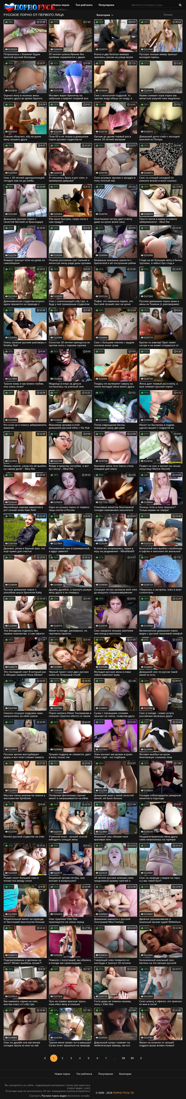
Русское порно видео (54, 1095)
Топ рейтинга (84, 4)
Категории (103, 14)
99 (132, 1058)
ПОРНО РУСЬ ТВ (123, 1092)
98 (123, 1058)
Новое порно (61, 4)
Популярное (106, 4)
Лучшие (168, 14)
